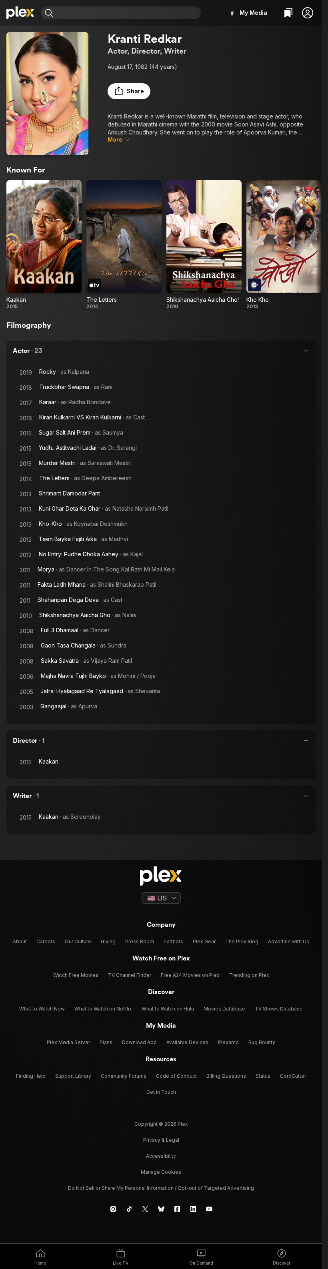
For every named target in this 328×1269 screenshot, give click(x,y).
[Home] (20, 13)
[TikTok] (129, 1209)
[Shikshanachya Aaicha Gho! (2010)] (204, 245)
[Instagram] (113, 1209)
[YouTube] (209, 1209)
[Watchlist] (288, 13)
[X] (145, 1209)
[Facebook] (177, 1209)
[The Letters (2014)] (124, 245)
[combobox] (128, 12)
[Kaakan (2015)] (44, 245)
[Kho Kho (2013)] (284, 245)
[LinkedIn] (193, 1209)
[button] (308, 13)
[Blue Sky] (161, 1209)
